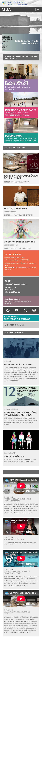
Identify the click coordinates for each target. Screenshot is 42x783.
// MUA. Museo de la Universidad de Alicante (21, 57)
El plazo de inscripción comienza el (17, 85)
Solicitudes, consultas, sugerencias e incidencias (17, 301)
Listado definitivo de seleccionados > (26, 42)
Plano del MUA (15, 325)
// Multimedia (21, 505)
